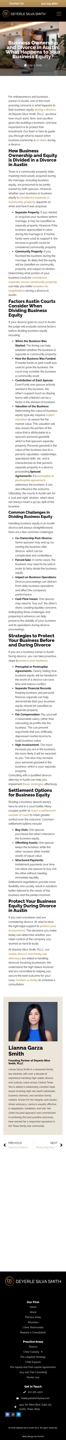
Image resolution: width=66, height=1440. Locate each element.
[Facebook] (7, 1414)
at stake (41, 140)
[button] (58, 14)
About (33, 1312)
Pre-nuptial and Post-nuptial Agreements (33, 1367)
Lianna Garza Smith (25, 1051)
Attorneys (33, 1322)
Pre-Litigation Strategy (33, 1357)
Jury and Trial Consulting (33, 1372)
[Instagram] (13, 1414)
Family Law (33, 1377)
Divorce (33, 1346)
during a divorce (45, 109)
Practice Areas (33, 1317)
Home (33, 1307)
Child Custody (31, 1351)
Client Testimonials (33, 1327)
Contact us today (27, 980)
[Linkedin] (18, 1414)
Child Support (33, 1362)
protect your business (33, 660)
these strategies (33, 784)
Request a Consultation (33, 1332)
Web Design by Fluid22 (33, 1436)
